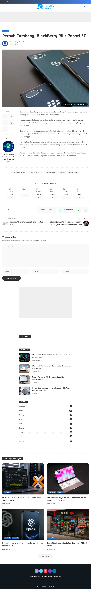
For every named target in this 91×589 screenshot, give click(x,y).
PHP (20, 424)
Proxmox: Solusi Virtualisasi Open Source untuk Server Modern (21, 499)
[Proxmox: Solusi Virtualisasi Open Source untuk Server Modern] (23, 478)
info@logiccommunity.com (12, 2)
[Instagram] (86, 2)
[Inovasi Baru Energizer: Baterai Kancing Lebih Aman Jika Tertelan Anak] (24, 391)
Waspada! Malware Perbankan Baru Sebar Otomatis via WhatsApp (51, 356)
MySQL (21, 419)
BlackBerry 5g (36, 172)
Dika (10, 42)
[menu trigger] (4, 7)
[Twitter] (82, 2)
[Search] (87, 7)
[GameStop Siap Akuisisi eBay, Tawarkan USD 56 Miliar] (68, 524)
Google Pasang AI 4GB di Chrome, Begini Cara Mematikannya (48, 378)
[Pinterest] (84, 2)
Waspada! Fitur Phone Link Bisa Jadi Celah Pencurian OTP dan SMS (51, 367)
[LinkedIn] (88, 2)
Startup (21, 428)
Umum (21, 441)
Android (22, 407)
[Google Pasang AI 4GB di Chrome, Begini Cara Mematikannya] (24, 379)
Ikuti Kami (25, 336)
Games (21, 415)
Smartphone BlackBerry (69, 172)
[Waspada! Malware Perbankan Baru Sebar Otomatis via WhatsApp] (24, 357)
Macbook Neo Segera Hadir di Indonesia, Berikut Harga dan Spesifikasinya (67, 499)
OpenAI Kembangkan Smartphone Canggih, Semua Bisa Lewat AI (22, 544)
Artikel (21, 411)
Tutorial (21, 437)
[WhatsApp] (14, 44)
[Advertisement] (45, 302)
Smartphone (50, 172)
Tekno (6, 31)
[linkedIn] (15, 44)
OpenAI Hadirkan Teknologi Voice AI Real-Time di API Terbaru (8, 157)
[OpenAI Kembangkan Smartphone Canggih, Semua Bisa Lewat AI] (23, 524)
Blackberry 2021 (19, 172)
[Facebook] (80, 2)
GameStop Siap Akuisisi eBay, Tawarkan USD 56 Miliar (67, 544)
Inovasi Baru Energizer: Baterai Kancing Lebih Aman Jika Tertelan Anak (51, 389)
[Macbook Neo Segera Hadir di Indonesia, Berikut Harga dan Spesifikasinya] (68, 478)
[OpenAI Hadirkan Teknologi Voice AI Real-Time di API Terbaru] (8, 146)
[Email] (17, 44)
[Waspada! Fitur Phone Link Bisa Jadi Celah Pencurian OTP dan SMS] (24, 368)
